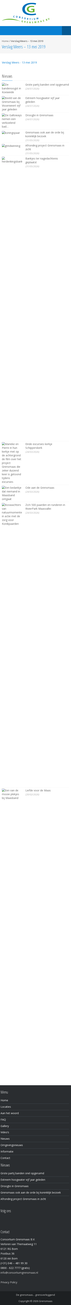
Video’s (5, 1132)
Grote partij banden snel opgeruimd (47, 84)
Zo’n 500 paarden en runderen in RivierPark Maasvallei (45, 506)
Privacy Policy (9, 1282)
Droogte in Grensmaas (39, 115)
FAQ (3, 1119)
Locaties (6, 1106)
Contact (5, 1158)
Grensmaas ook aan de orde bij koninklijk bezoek (44, 134)
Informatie (7, 1151)
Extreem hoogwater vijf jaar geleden (23, 1179)
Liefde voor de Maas (38, 790)
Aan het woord (10, 1113)
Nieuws (5, 1138)
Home (5, 41)
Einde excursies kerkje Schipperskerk (38, 446)
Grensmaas (45, 1301)
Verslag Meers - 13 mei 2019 (19, 62)
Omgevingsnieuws (12, 1145)
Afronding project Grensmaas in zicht (23, 1199)
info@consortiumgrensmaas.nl (19, 1272)
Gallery (5, 1126)
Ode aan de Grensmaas (39, 487)
